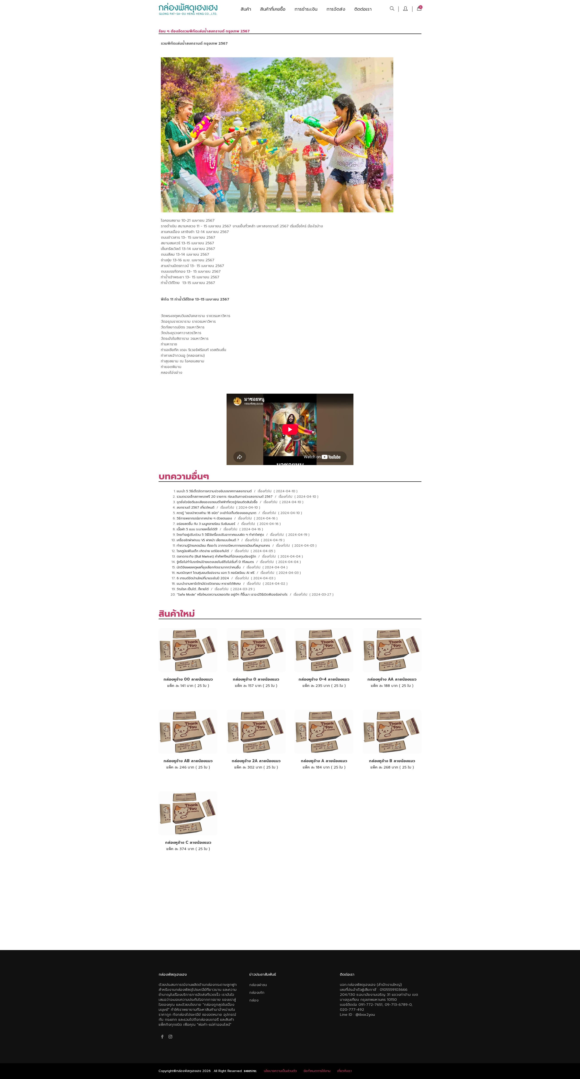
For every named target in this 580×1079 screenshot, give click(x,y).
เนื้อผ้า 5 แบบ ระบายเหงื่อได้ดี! (198, 529)
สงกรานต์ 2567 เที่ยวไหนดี (196, 507)
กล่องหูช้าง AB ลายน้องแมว (188, 761)
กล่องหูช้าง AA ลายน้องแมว (391, 679)
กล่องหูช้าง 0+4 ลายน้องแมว (324, 679)
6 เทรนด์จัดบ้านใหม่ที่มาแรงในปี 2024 (203, 578)
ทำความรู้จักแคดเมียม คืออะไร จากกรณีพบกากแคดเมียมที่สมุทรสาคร (224, 545)
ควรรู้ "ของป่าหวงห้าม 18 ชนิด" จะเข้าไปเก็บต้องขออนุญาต (217, 513)
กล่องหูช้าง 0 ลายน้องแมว (256, 679)
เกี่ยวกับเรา (344, 1071)
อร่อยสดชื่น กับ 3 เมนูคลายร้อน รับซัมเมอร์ (206, 523)
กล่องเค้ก (256, 992)
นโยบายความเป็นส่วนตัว (280, 1071)
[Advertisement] (290, 907)
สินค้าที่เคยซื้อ (272, 9)
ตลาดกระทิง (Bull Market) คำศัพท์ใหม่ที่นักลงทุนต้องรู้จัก (217, 556)
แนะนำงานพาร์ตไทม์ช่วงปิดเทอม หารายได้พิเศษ (209, 583)
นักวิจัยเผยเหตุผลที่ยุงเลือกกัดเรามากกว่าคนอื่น (209, 567)
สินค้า (246, 9)
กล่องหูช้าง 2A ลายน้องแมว (256, 761)
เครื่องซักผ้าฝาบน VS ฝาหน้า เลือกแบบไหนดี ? (208, 540)
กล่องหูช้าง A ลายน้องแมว (324, 761)
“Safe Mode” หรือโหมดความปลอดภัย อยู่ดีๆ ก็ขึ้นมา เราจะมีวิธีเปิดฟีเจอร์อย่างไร (233, 594)
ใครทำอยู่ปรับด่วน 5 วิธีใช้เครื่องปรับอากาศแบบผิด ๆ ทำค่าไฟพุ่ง (221, 534)
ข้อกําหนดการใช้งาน (317, 1071)
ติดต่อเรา (363, 9)
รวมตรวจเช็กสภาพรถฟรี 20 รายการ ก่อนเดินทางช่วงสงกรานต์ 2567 (225, 496)
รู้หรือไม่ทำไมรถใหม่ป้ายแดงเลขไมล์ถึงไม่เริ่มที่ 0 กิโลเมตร (216, 562)
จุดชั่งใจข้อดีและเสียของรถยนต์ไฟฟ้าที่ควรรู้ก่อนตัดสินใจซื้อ (218, 502)
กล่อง (254, 1000)
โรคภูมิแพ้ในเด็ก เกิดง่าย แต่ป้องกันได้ (203, 551)
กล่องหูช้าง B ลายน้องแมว (392, 761)
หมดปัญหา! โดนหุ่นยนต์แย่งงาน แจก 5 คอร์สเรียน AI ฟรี (216, 572)
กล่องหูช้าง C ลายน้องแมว (188, 842)
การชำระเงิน (306, 9)
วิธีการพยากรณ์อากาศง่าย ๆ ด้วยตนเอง (205, 518)
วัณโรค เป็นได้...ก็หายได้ (193, 589)
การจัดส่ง (335, 9)
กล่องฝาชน (258, 985)
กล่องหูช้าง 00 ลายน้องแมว (188, 679)
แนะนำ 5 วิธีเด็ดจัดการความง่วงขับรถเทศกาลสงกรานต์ (215, 491)
